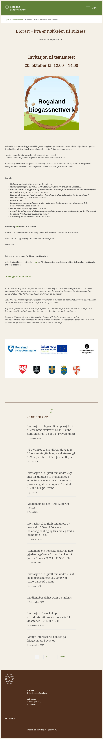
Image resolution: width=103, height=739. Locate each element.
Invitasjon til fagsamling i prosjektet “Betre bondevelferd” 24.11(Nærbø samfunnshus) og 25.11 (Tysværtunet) (51, 429)
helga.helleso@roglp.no (37, 693)
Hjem (7, 19)
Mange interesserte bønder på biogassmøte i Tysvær (46, 638)
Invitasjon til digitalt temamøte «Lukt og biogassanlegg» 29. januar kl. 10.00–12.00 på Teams (50, 577)
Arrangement (17, 19)
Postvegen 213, (34, 701)
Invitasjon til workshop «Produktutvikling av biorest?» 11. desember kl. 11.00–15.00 (49, 617)
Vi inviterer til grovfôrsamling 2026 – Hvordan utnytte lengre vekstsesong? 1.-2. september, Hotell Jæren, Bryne (51, 453)
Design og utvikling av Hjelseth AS (42, 729)
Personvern (10, 718)
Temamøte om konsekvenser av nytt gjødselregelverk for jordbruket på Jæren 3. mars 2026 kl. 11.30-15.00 (50, 554)
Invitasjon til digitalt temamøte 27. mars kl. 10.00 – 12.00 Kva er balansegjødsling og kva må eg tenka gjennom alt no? (50, 529)
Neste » (63, 656)
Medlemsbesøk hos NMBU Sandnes (49, 597)
